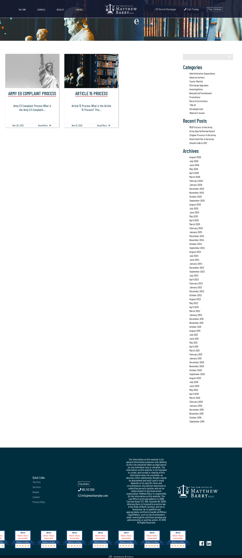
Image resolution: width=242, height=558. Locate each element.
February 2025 (196, 228)
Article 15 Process (91, 93)
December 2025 (196, 188)
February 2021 (195, 354)
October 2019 (195, 417)
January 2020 (195, 405)
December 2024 (196, 235)
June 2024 (194, 259)
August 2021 (194, 330)
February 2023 (196, 283)
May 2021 (193, 342)
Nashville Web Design (119, 557)
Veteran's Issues (197, 112)
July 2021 (193, 334)
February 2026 (196, 180)
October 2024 (195, 243)
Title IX (192, 105)
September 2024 (197, 247)
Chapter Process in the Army (202, 135)
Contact (79, 9)
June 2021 (194, 338)
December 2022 (196, 291)
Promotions (194, 97)
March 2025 (194, 224)
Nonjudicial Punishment (200, 93)
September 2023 (197, 271)
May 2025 (193, 216)
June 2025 (194, 212)
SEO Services (130, 557)
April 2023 (194, 279)
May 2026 (193, 168)
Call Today (192, 9)
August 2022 (195, 299)
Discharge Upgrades (198, 85)
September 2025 (197, 200)
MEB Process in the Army (200, 127)
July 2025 (193, 208)
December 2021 (196, 318)
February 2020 (196, 401)
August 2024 (195, 251)
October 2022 (195, 295)
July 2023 (193, 275)
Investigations (196, 89)
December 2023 (196, 267)
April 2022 (194, 307)
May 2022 (193, 303)
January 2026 (195, 184)
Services (41, 9)
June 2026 (194, 164)
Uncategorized (196, 108)
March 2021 (194, 350)
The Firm (22, 9)
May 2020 (193, 389)
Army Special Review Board (202, 131)
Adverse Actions (197, 77)
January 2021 (195, 358)
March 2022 (194, 310)
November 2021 (196, 322)
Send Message (167, 9)
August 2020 (195, 378)
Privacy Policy (39, 501)
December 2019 (196, 409)
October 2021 (195, 326)
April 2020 (194, 393)
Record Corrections (198, 101)
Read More (43, 125)
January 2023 (195, 287)
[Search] (229, 57)
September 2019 (196, 421)
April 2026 (194, 172)
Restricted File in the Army (201, 139)
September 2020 (197, 374)
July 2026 (193, 161)
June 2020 (194, 385)
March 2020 (194, 397)
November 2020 (196, 366)
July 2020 (193, 381)
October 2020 (195, 370)
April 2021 (193, 346)
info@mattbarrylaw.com (94, 495)
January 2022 (195, 314)
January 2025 (195, 232)
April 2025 (194, 220)
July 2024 (193, 255)
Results (60, 9)
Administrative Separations (202, 73)
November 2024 (196, 239)
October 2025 (195, 196)
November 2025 (196, 192)
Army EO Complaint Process (32, 93)
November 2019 (196, 413)
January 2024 (195, 263)
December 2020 (196, 362)
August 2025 (195, 204)
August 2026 (195, 157)
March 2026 (194, 176)
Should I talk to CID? (198, 142)
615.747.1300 (87, 489)
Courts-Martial (196, 81)
